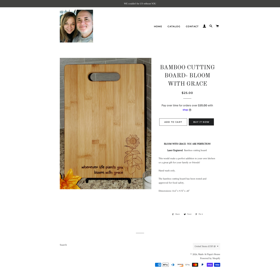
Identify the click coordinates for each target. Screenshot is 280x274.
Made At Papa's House (209, 254)
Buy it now (201, 122)
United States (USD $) (205, 246)
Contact (192, 26)
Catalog (174, 26)
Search (63, 244)
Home (158, 26)
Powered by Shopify (210, 258)
